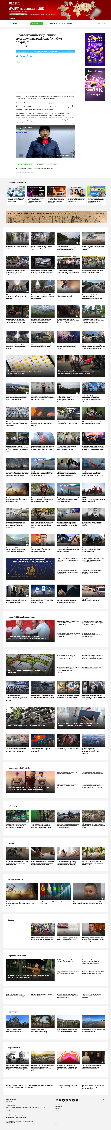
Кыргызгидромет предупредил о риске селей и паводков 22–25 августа (93, 248)
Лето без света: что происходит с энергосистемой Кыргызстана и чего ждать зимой (16, 499)
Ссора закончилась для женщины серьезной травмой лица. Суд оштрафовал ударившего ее (68, 600)
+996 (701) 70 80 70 (29, 1110)
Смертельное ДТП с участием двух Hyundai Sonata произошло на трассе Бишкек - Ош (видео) (17, 549)
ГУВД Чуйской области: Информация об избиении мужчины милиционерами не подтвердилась (92, 398)
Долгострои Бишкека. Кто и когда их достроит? (27, 725)
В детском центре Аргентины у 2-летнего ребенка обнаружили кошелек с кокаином (67, 939)
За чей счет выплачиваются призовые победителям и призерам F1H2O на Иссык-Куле (27, 637)
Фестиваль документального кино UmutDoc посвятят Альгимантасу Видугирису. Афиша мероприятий (17, 1067)
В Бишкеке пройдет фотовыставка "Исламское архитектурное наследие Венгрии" (93, 1087)
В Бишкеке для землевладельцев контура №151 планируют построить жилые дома (92, 272)
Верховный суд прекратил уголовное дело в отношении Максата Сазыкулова (40, 549)
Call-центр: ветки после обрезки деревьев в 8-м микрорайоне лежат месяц (93, 825)
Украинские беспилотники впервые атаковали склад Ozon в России (41, 423)
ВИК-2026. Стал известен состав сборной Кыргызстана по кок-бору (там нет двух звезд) (93, 499)
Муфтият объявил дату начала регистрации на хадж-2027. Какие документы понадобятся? (67, 995)
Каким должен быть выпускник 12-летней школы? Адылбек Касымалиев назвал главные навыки (68, 669)
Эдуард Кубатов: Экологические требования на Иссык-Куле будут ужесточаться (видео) (92, 622)
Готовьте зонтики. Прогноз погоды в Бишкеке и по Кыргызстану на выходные (28, 976)
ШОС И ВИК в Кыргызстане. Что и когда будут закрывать (67, 772)
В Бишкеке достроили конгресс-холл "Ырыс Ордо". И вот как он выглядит (16, 296)
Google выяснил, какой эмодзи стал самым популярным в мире (25, 372)
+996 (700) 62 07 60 (36, 1107)
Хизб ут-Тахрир (52, 164)
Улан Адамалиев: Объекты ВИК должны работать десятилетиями (93, 772)
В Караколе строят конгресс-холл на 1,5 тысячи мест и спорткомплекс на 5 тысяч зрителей (67, 398)
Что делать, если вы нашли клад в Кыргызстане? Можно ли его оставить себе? (17, 863)
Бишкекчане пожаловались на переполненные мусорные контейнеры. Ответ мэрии (16, 825)
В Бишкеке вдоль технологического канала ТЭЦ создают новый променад (66, 248)
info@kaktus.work (16, 1107)
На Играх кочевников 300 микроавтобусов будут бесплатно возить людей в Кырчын (68, 272)
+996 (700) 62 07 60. (48, 168)
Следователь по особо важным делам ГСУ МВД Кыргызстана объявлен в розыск (92, 549)
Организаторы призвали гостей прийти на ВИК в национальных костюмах (67, 560)
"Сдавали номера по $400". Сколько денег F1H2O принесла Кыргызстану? (68, 622)
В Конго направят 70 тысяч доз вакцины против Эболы (91, 668)
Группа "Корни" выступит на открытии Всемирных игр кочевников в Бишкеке (91, 1067)
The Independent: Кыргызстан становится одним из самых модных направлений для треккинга (41, 321)
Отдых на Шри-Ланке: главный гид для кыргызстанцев (93, 1030)
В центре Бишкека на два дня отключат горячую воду (66, 295)
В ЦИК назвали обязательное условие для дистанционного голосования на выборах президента (66, 474)
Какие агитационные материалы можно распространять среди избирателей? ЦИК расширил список (42, 524)
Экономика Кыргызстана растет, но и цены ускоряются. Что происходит (42, 750)
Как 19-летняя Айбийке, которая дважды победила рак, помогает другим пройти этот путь (42, 499)
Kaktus (44, 46)
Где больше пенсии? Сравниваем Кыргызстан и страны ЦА (55, 902)
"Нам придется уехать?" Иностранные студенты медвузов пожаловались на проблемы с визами (17, 698)
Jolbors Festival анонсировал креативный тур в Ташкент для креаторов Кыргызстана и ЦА (67, 1067)
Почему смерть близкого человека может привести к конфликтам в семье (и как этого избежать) (42, 863)
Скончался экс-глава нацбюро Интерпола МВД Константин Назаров (92, 523)
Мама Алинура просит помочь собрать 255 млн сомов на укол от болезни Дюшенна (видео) (88, 902)
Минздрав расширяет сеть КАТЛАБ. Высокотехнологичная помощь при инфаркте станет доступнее (42, 447)
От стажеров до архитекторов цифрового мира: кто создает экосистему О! (76, 199)
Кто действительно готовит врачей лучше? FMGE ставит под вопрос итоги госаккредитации (78, 724)
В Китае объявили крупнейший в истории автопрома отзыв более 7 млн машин (17, 423)
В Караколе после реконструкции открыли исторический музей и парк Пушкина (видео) (17, 397)
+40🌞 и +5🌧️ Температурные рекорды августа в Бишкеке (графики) (91, 995)
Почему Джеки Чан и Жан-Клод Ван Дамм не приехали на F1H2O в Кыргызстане (68, 634)
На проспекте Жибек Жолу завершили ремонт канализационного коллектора (92, 296)
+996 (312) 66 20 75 (26, 1107)
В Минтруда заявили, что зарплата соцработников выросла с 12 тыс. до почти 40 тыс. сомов (17, 600)
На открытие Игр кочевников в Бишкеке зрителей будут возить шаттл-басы (41, 272)
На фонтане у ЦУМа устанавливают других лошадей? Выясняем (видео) (42, 696)
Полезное (69, 23)
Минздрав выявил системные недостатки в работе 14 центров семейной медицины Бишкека (67, 523)
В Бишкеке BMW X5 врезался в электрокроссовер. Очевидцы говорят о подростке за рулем (15, 320)
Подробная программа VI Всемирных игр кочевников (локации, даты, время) (24, 575)
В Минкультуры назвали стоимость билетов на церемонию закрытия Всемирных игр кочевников (17, 473)
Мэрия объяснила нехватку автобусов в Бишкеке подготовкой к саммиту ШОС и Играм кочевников (93, 321)
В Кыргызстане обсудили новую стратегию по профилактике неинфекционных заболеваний (92, 656)
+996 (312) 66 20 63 (39, 1110)
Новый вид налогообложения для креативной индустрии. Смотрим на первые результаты (68, 697)
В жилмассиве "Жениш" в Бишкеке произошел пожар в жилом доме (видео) (17, 346)
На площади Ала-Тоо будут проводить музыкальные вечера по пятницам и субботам (29, 1087)
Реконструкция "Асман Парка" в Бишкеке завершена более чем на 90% (42, 248)
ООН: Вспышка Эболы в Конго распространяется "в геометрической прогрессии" (66, 447)
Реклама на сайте (10, 1105)
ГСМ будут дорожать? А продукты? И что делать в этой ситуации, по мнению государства (42, 473)
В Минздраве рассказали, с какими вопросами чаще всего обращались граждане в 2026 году (42, 397)
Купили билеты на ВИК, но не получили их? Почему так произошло (91, 572)
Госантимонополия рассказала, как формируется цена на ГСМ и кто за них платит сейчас (42, 600)
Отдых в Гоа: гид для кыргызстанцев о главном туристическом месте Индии (40, 1031)
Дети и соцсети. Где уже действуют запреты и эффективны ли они (68, 749)
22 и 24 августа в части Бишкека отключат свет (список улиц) (67, 960)
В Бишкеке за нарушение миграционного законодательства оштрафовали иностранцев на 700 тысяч (17, 448)
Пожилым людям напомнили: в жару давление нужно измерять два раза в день (92, 863)
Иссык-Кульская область (25, 164)
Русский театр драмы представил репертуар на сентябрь (67, 1086)
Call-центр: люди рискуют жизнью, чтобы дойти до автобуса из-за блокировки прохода (68, 825)
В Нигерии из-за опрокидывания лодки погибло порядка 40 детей (42, 938)
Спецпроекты (53, 23)
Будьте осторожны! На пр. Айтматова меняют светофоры (15, 995)
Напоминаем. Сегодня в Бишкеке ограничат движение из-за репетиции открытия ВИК (92, 961)
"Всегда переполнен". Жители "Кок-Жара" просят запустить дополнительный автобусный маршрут (41, 826)
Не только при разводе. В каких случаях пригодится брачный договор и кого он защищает (67, 863)
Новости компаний (17, 183)
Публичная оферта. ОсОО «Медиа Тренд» (16, 1117)
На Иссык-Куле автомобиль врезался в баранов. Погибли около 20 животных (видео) (68, 320)
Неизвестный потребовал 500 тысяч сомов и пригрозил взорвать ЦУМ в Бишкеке (42, 296)
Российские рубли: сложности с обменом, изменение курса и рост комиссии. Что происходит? (17, 750)
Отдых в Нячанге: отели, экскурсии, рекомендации (14, 1030)
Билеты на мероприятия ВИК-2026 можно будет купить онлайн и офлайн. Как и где (93, 560)
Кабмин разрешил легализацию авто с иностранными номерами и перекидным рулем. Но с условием (93, 447)
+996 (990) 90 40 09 (19, 1110)
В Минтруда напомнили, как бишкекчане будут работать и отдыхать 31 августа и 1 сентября (92, 785)
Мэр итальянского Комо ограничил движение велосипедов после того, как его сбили (76, 372)
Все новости (35, 23)
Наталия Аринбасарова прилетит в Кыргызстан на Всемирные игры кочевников (68, 572)
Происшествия (20, 46)
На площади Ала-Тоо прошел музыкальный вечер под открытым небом (15, 272)
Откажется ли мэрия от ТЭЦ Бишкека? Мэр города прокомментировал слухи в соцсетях (91, 751)
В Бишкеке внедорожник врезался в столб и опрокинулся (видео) (42, 345)
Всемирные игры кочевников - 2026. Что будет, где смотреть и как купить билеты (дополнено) (28, 788)
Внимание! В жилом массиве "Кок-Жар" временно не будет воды (93, 972)
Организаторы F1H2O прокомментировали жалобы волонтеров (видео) (91, 634)
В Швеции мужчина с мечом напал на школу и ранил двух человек (68, 422)
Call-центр (61, 23)
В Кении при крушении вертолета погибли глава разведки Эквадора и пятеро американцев (93, 939)
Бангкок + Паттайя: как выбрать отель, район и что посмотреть (67, 1030)
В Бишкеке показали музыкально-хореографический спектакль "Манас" (68, 346)
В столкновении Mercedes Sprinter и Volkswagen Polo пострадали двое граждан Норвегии (68, 549)
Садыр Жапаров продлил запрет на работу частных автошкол (93, 599)
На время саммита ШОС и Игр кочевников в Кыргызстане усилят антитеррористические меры (93, 346)
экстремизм (40, 164)
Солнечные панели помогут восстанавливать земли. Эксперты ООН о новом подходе (68, 656)
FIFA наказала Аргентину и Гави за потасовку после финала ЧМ (93, 422)
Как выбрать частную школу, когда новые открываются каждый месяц (16, 199)
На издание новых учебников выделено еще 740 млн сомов (27, 672)
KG (103, 1100)
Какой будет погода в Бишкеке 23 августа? (17, 247)
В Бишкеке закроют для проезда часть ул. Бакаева (41, 995)
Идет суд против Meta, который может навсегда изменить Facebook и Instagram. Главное (93, 697)
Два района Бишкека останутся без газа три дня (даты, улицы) (68, 972)
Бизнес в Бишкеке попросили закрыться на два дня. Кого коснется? (66, 785)
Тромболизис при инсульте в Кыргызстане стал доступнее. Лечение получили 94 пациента (92, 473)
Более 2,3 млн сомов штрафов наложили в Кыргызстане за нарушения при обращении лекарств (15, 524)
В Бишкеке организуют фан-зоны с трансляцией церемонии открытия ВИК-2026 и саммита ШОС (42, 1068)
